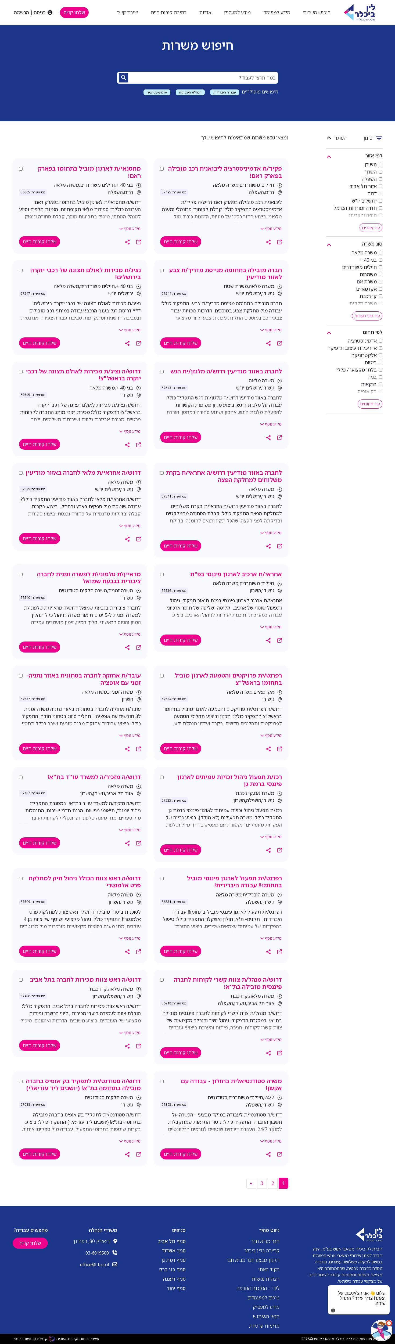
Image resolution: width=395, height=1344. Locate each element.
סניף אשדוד (174, 1250)
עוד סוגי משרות (367, 316)
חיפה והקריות (363, 215)
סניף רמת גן (173, 1260)
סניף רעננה (174, 1278)
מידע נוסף (273, 228)
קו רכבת (368, 296)
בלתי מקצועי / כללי (356, 369)
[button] (381, 1330)
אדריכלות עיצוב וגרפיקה (352, 348)
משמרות (368, 274)
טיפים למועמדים (263, 1297)
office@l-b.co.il (94, 1264)
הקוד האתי (268, 1269)
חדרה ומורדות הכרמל (355, 208)
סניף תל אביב (172, 1241)
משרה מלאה (364, 252)
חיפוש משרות (317, 12)
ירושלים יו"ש (364, 200)
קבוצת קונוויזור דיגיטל (30, 1338)
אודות (205, 12)
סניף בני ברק (172, 1269)
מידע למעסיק (237, 12)
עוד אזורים (371, 227)
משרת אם (367, 281)
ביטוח (371, 362)
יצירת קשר (127, 12)
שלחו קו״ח (74, 12)
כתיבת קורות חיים (168, 12)
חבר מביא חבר (265, 1241)
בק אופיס (367, 391)
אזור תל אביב (363, 186)
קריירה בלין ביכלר (261, 1250)
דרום (372, 193)
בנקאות (369, 384)
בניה (372, 377)
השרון (371, 171)
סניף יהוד (176, 1288)
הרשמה (21, 12)
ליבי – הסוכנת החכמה (258, 1288)
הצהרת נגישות (265, 1278)
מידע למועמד (277, 12)
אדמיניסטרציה (362, 340)
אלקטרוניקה (364, 355)
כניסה (39, 12)
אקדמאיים (366, 289)
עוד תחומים (370, 404)
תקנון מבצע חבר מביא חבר (252, 1260)
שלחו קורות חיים (181, 241)
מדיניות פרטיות (264, 1326)
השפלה (369, 179)
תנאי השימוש (266, 1316)
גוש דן (371, 164)
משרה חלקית (363, 303)
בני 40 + (368, 260)
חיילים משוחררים (359, 267)
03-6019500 (97, 1253)
